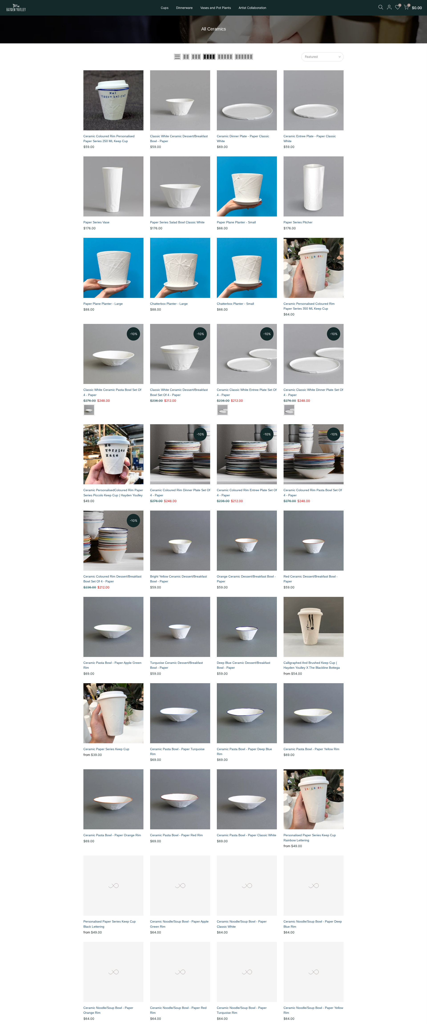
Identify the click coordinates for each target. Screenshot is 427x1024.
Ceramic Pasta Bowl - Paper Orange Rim (112, 835)
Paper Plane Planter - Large (103, 303)
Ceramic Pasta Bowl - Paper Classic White (246, 835)
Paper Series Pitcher (298, 222)
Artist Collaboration (252, 8)
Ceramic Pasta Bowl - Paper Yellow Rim (311, 749)
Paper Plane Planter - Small (236, 222)
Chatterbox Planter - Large (169, 303)
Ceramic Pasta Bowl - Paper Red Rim (176, 835)
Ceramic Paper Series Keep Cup (106, 749)
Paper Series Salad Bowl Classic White (177, 222)
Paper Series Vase (96, 222)
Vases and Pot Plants (215, 8)
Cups (164, 8)
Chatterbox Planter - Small (235, 303)
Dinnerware (184, 8)
